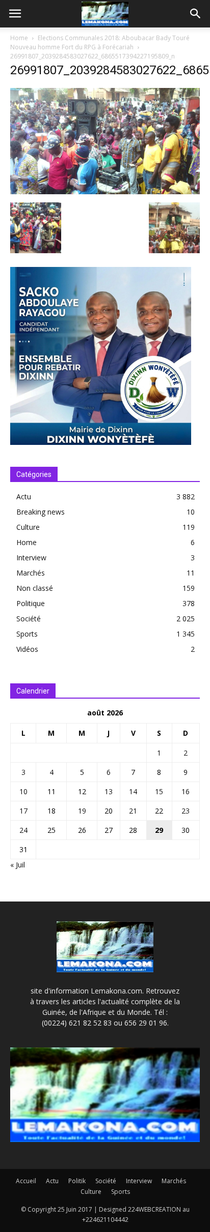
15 (159, 791)
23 (185, 811)
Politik (77, 1181)
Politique (30, 603)
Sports (27, 634)
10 (23, 791)
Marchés (30, 573)
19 (82, 811)
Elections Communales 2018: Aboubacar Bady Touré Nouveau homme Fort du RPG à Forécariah (100, 42)
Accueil (26, 1181)
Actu (23, 496)
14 (133, 791)
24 (23, 830)
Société (28, 618)
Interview (31, 557)
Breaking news (40, 512)
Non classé (34, 588)
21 (133, 811)
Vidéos (27, 649)
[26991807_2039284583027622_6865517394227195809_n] (105, 192)
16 (185, 791)
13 (108, 791)
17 (23, 811)
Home (19, 38)
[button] (195, 13)
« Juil (17, 864)
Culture (28, 527)
